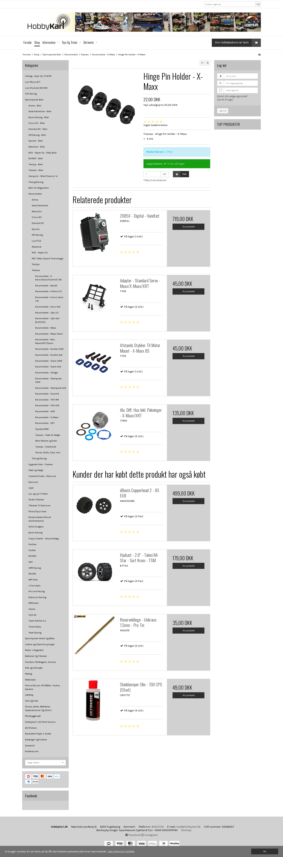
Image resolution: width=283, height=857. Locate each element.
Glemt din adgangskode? (232, 96)
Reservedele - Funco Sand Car (49, 299)
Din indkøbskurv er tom (232, 42)
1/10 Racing (31, 93)
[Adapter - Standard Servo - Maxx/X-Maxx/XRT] (94, 296)
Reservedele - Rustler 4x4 (48, 355)
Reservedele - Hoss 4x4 (47, 306)
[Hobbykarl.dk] (141, 22)
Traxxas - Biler (35, 170)
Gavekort (30, 745)
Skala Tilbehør (36, 499)
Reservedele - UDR (45, 411)
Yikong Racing (35, 182)
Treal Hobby (34, 626)
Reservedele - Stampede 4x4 (50, 388)
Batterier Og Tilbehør (36, 656)
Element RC (38, 223)
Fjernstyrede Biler (34, 99)
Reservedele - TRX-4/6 (47, 405)
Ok (264, 851)
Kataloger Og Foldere (36, 739)
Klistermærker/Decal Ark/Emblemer (39, 519)
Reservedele (35, 193)
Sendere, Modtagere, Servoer (40, 662)
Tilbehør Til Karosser (39, 505)
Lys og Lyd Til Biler (38, 493)
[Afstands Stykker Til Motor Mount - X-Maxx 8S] (94, 361)
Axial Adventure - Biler (39, 111)
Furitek (32, 550)
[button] (202, 62)
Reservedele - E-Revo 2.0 (48, 291)
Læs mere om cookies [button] (121, 851)
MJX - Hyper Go (40, 252)
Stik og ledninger (34, 667)
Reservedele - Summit (47, 393)
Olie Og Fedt (31, 701)
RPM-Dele (33, 603)
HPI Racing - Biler (37, 135)
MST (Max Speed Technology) (47, 258)
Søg (258, 4)
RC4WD (32, 556)
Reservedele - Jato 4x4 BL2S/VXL (47, 320)
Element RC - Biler (37, 129)
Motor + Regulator (34, 650)
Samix (31, 609)
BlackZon (37, 211)
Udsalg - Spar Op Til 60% (38, 76)
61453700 (158, 826)
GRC (30, 562)
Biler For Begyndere (38, 187)
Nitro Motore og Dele (46, 440)
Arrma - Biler (34, 105)
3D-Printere (31, 728)
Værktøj (29, 695)
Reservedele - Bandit (46, 285)
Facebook (134, 835)
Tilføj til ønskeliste (154, 180)
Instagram (151, 835)
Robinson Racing (37, 597)
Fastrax (32, 544)
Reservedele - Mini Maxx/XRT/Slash (45, 341)
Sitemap (186, 830)
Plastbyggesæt (33, 716)
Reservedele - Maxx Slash (49, 333)
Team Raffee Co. (37, 620)
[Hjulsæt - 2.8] (94, 571)
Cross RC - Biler (36, 123)
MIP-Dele (33, 579)
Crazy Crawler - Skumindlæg (43, 538)
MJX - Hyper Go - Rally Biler (42, 152)
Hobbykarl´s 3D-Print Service (40, 722)
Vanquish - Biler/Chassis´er (43, 176)
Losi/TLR (36, 241)
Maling (28, 673)
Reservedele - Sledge (46, 372)
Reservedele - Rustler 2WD (49, 349)
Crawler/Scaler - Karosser (42, 476)
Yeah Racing (34, 632)
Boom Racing (35, 532)
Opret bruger (225, 99)
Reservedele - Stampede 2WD (48, 380)
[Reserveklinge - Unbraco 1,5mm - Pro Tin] (94, 635)
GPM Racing (34, 568)
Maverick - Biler (36, 146)
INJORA (32, 573)
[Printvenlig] (259, 54)
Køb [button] (185, 174)
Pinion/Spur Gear (37, 511)
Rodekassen (32, 751)
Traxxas (36, 270)
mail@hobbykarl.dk (188, 826)
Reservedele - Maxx (45, 328)
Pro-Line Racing (36, 591)
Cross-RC (37, 217)
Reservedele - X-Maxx (46, 417)
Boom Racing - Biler (38, 117)
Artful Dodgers (36, 526)
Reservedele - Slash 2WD (48, 361)
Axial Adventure (40, 205)
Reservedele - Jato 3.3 (47, 312)
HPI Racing (37, 235)
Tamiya (35, 264)
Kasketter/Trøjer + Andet (38, 733)
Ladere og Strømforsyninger (40, 644)
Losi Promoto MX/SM (36, 88)
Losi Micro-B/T (32, 82)
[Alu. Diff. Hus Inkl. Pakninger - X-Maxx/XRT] (94, 426)
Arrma (35, 199)
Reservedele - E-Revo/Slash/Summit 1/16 (48, 278)
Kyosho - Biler (35, 140)
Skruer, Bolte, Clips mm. (48, 452)
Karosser (33, 482)
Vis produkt (189, 226)
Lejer (31, 488)
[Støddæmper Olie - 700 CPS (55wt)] (94, 700)
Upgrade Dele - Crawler (40, 464)
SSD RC (32, 615)
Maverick (37, 246)
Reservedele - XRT (45, 423)
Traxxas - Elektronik (45, 446)
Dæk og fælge (35, 470)
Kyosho (36, 229)
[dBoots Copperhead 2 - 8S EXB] (94, 506)
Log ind (222, 110)
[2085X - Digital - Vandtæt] (94, 231)
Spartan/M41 (42, 429)
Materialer (30, 679)
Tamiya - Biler (35, 164)
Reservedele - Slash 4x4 (48, 366)
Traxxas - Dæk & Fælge (47, 435)
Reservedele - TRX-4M (47, 399)
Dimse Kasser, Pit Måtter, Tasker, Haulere (42, 687)
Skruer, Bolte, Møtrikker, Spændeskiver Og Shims (38, 708)
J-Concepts (34, 585)
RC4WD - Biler (35, 158)
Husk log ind (232, 90)
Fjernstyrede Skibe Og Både (39, 638)
